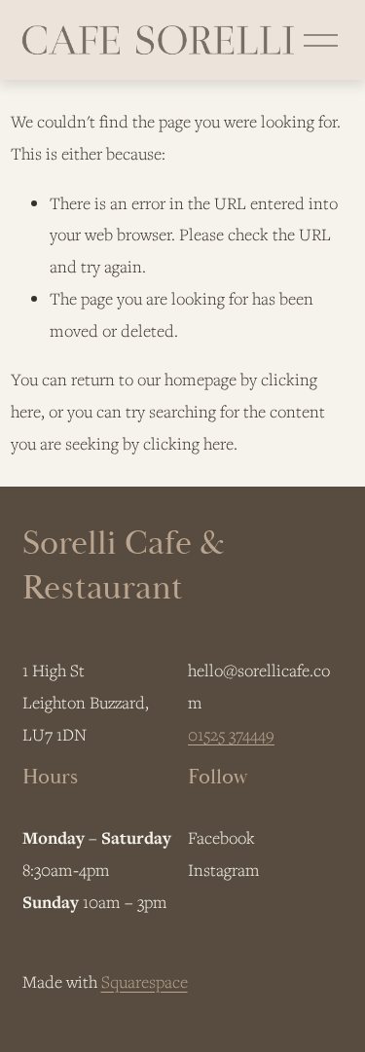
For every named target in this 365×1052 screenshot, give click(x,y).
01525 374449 (231, 734)
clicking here (188, 443)
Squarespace (144, 981)
